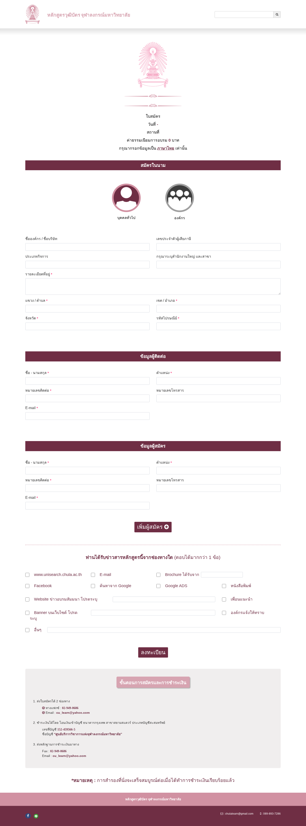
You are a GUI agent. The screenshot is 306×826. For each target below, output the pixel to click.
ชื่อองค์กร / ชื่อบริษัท (42, 239)
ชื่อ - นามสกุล (37, 373)
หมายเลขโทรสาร (171, 391)
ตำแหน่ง (164, 373)
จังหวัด (31, 318)
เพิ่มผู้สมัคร (150, 527)
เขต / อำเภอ (166, 301)
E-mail (31, 408)
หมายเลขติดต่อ (38, 391)
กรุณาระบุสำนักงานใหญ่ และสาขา (184, 257)
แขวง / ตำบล (36, 301)
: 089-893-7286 (271, 813)
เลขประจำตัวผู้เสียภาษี (174, 239)
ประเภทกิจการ (37, 257)
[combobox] (244, 14)
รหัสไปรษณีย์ (167, 318)
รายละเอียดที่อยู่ (38, 274)
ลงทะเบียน (153, 652)
